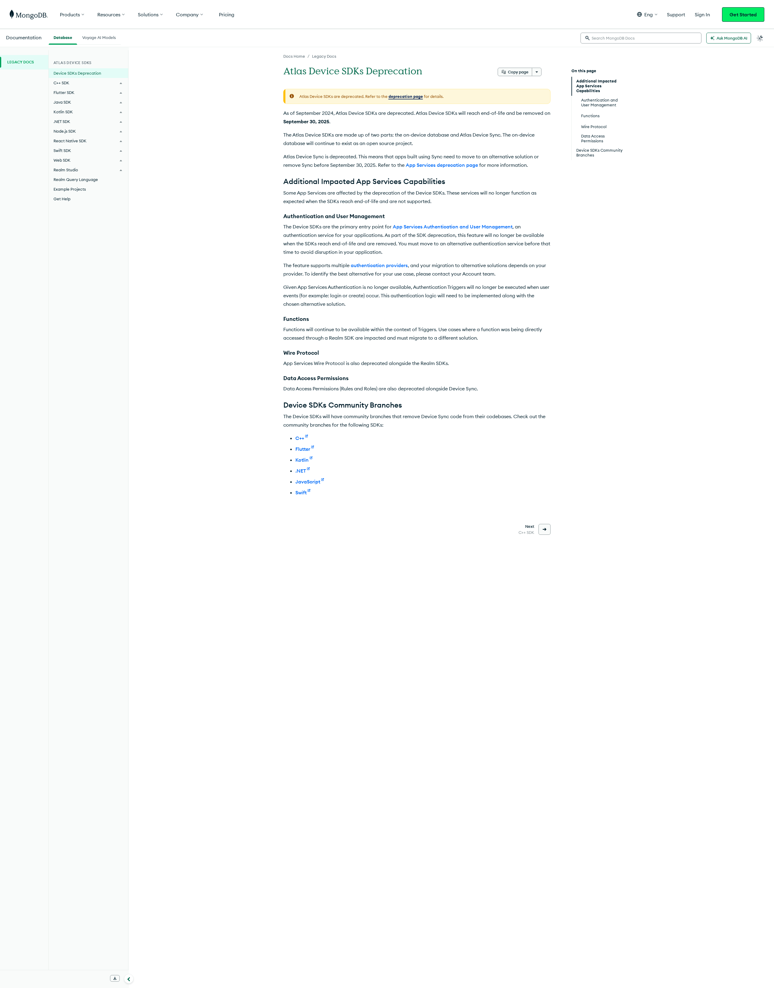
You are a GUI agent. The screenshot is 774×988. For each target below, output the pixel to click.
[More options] (536, 72)
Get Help (62, 198)
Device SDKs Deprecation (77, 73)
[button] (647, 14)
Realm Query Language (76, 179)
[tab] (63, 37)
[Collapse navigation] (129, 978)
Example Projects (70, 189)
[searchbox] (640, 38)
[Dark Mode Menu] (760, 38)
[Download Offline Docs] (115, 978)
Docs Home (294, 56)
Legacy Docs (324, 56)
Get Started (743, 14)
